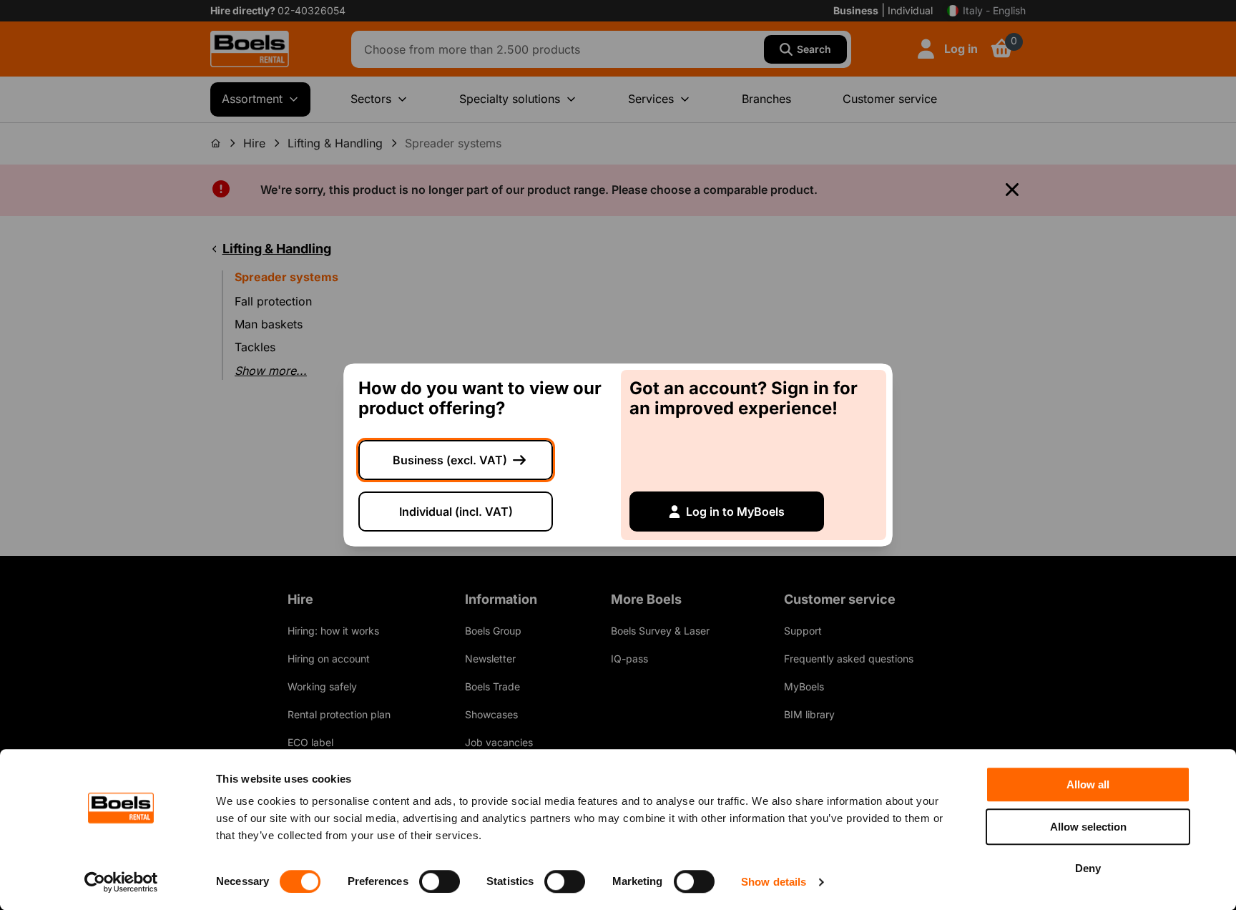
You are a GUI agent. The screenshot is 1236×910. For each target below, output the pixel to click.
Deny (1088, 868)
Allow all (1087, 784)
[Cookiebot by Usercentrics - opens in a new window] (121, 882)
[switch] (439, 881)
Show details (773, 882)
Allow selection (1088, 827)
